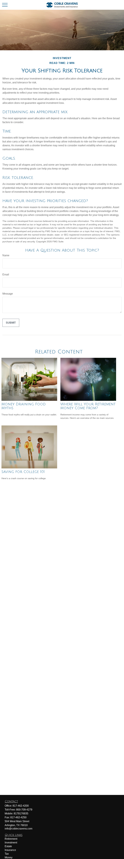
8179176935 (21, 813)
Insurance (10, 850)
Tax (7, 853)
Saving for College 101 (23, 472)
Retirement (11, 838)
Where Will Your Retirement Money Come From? (87, 406)
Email (5, 274)
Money (8, 857)
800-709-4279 (24, 809)
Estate (8, 846)
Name (5, 255)
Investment (11, 842)
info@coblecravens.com (18, 828)
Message (7, 293)
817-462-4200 (21, 805)
